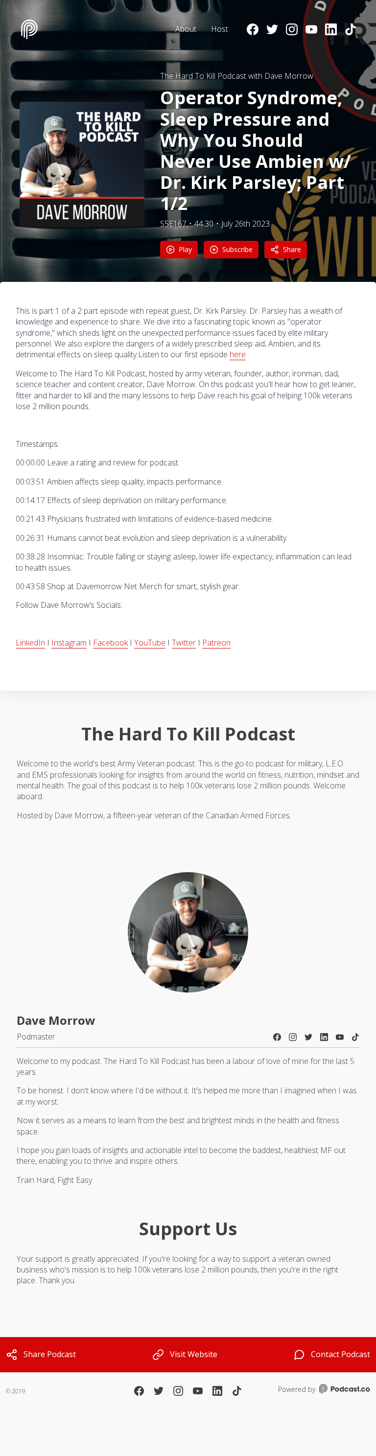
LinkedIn (30, 642)
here (238, 354)
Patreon (216, 642)
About (185, 28)
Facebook (110, 642)
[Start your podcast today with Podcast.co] (343, 1390)
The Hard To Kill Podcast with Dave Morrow (236, 75)
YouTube (149, 642)
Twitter (184, 642)
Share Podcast (50, 1354)
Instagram (69, 642)
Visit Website (193, 1354)
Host (219, 28)
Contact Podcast (340, 1354)
